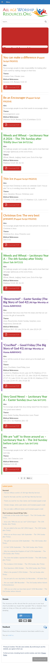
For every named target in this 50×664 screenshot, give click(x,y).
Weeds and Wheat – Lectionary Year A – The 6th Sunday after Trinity (25, 259)
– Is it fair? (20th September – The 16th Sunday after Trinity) (23, 547)
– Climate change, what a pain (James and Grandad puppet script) (24, 505)
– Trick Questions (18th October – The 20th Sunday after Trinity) (24, 568)
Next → (29, 478)
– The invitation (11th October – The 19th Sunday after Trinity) (24, 564)
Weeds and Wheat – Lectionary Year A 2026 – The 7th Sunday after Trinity (25, 139)
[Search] (46, 21)
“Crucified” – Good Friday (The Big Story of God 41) (24, 349)
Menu (8, 2)
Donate (26, 616)
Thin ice (20, 179)
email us (10, 635)
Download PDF (13, 87)
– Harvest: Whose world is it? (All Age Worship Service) (21, 493)
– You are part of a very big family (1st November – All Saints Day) (25, 578)
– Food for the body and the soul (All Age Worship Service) (22, 497)
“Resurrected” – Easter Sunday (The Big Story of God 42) (25, 302)
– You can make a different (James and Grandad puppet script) (23, 509)
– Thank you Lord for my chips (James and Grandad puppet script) (24, 501)
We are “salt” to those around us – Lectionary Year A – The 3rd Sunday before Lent (25, 440)
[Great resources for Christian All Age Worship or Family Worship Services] (25, 15)
